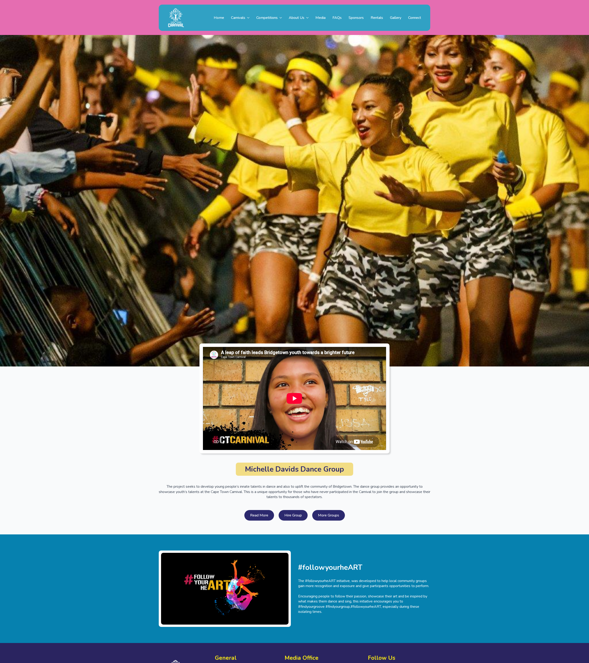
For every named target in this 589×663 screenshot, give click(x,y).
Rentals (377, 17)
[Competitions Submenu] (281, 17)
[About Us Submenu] (308, 17)
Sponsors (356, 17)
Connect (414, 17)
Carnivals (238, 17)
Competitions (267, 17)
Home (219, 17)
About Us (296, 17)
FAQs (337, 17)
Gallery (395, 17)
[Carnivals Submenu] (249, 17)
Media (320, 17)
